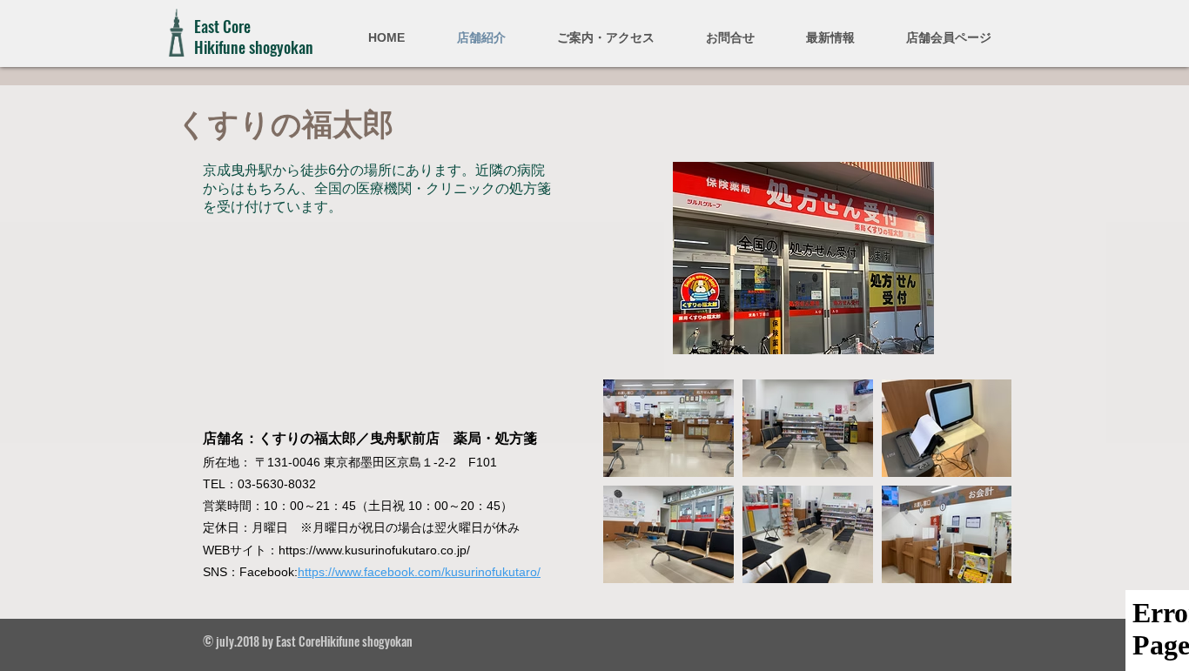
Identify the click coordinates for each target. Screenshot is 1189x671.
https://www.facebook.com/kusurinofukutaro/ (419, 572)
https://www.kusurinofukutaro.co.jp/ (374, 550)
